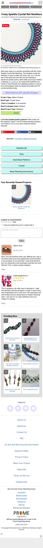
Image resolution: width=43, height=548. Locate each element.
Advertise (21, 426)
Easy (21, 154)
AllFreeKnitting (21, 499)
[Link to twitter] (18, 408)
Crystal (21, 165)
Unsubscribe (21, 482)
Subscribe (21, 469)
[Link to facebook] (10, 408)
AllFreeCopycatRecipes (21, 508)
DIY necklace (13, 82)
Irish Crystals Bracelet (30, 389)
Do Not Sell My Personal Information (22, 444)
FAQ (21, 438)
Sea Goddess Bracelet (30, 364)
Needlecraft (21, 148)
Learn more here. (21, 524)
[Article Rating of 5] (16, 19)
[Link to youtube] (33, 408)
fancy (33, 75)
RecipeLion (21, 502)
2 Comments (25, 19)
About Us (21, 420)
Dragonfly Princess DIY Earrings (12, 390)
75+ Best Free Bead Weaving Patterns (12, 364)
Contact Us (21, 432)
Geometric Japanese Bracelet (25, 139)
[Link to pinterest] (26, 408)
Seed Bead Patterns (21, 160)
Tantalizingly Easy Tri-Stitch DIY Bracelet (30, 339)
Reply (3, 269)
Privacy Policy (21, 457)
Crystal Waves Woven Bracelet (12, 339)
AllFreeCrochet (21, 496)
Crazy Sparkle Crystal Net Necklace (21, 207)
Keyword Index (21, 451)
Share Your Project (21, 463)
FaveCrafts (22, 492)
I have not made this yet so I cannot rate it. (18, 225)
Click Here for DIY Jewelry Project (21, 93)
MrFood (21, 505)
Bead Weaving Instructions (21, 171)
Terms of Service (21, 475)
